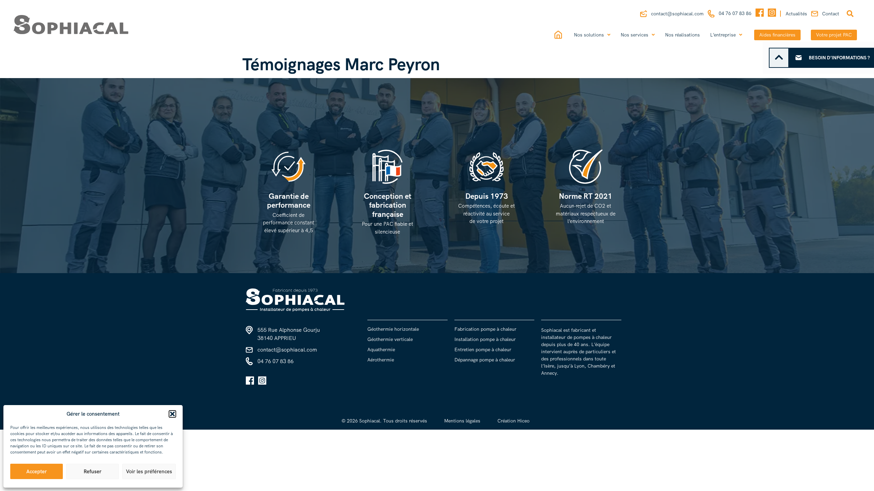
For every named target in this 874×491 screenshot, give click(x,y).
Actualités (796, 14)
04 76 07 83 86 (735, 13)
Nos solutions (589, 35)
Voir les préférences (149, 471)
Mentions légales (462, 421)
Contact (830, 14)
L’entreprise (723, 35)
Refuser (92, 471)
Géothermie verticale (390, 339)
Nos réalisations (682, 35)
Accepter (36, 471)
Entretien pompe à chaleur (482, 349)
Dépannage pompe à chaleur (484, 360)
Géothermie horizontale (393, 329)
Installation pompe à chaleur (485, 339)
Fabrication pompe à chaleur (485, 329)
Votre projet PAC (834, 35)
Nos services (634, 35)
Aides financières (777, 35)
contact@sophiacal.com (677, 14)
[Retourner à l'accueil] (138, 24)
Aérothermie (380, 360)
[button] (172, 414)
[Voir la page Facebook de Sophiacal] (760, 14)
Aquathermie (381, 349)
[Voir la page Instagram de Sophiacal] (772, 14)
